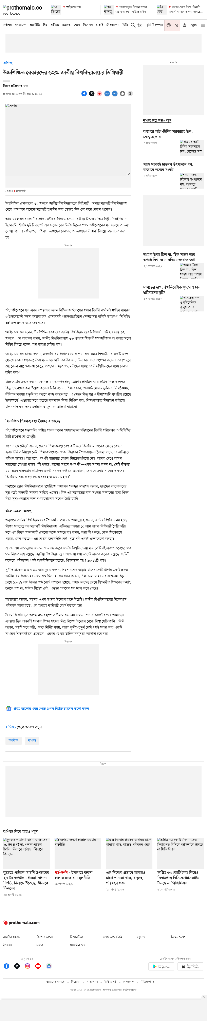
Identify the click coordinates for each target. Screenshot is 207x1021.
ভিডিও (126, 25)
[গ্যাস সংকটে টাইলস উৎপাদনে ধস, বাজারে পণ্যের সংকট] (192, 181)
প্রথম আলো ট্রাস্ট (113, 937)
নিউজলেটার (147, 982)
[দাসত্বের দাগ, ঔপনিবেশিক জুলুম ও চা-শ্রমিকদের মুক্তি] (192, 303)
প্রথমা (40, 945)
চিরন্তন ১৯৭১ (177, 937)
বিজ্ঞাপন (75, 982)
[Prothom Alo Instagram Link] (29, 967)
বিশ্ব (45, 25)
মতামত (66, 25)
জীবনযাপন (112, 25)
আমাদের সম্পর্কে (55, 982)
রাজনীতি (35, 25)
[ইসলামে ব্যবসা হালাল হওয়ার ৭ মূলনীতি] (78, 853)
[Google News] (49, 966)
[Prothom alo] (23, 10)
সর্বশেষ (7, 25)
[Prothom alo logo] (21, 923)
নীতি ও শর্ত (110, 982)
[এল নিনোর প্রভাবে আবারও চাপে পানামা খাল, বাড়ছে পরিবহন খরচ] (129, 853)
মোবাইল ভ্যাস (78, 945)
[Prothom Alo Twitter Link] (19, 967)
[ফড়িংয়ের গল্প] (56, 10)
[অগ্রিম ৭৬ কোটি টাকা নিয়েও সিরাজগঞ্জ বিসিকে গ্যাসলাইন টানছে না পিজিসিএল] (180, 853)
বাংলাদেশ (20, 25)
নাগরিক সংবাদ (11, 937)
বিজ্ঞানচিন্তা (76, 937)
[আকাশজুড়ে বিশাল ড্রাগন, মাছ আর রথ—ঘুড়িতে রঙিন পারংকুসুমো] (109, 10)
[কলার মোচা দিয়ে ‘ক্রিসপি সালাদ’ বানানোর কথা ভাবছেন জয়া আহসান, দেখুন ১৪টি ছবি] (162, 10)
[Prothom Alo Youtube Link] (40, 967)
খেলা (77, 25)
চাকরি (99, 25)
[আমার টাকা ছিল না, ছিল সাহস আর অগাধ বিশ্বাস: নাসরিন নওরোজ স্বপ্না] (192, 271)
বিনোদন (88, 25)
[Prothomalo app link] (161, 967)
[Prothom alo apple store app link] (190, 967)
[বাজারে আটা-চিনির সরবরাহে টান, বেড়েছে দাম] (192, 148)
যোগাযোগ (128, 982)
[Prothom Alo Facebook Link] (8, 967)
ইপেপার (7, 945)
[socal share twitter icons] (92, 95)
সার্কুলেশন (92, 982)
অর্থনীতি (13, 740)
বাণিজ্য (55, 25)
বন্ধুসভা (141, 937)
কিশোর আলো (45, 937)
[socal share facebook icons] (85, 95)
